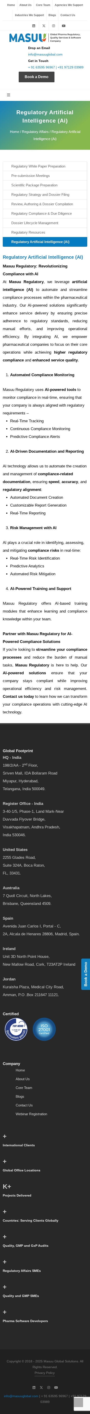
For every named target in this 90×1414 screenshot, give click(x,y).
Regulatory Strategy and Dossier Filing (40, 195)
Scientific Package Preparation (34, 185)
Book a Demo (36, 77)
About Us (25, 5)
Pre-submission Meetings (30, 176)
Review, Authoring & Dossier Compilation (42, 204)
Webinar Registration (31, 1114)
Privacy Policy (45, 1373)
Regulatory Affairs (35, 132)
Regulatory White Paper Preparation (38, 166)
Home (11, 5)
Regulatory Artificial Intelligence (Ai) (40, 242)
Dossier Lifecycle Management (34, 223)
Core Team (43, 5)
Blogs (52, 15)
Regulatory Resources (28, 232)
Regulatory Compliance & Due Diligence (41, 213)
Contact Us (67, 15)
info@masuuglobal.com (45, 54)
